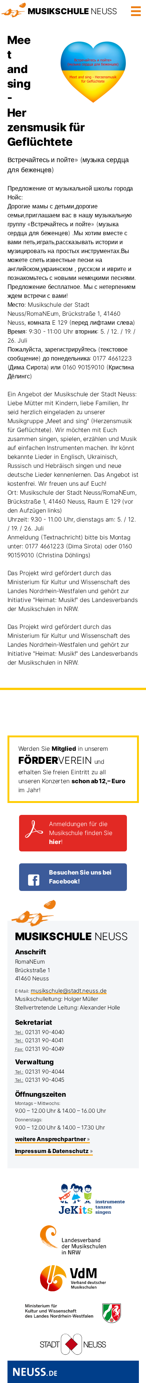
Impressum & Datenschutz (52, 1150)
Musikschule (72, 11)
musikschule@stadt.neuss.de (69, 990)
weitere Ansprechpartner (50, 1139)
